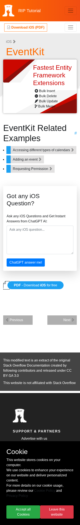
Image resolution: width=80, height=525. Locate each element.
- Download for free (35, 285)
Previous (16, 320)
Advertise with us (34, 438)
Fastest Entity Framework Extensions (52, 75)
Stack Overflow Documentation (26, 365)
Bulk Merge (46, 106)
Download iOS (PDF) (27, 27)
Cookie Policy (44, 490)
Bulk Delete (48, 96)
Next (67, 320)
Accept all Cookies (23, 512)
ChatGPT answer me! (25, 262)
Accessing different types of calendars (42, 150)
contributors (26, 370)
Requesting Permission (31, 169)
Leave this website (57, 512)
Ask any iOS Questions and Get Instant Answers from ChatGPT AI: (36, 218)
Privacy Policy (17, 495)
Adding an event (25, 159)
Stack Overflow (64, 383)
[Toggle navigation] (71, 10)
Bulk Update (48, 101)
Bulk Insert (47, 91)
